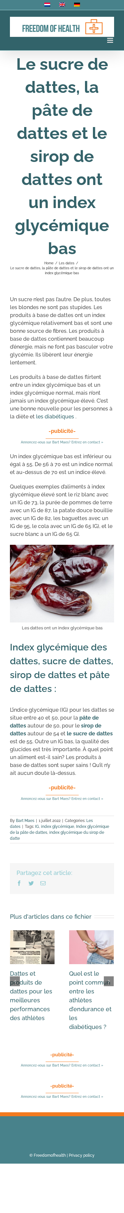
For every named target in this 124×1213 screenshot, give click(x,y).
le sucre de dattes (90, 733)
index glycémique (57, 826)
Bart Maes (25, 820)
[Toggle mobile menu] (110, 40)
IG (37, 826)
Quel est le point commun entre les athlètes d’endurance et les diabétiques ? (90, 1000)
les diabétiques (55, 416)
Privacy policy (82, 1155)
